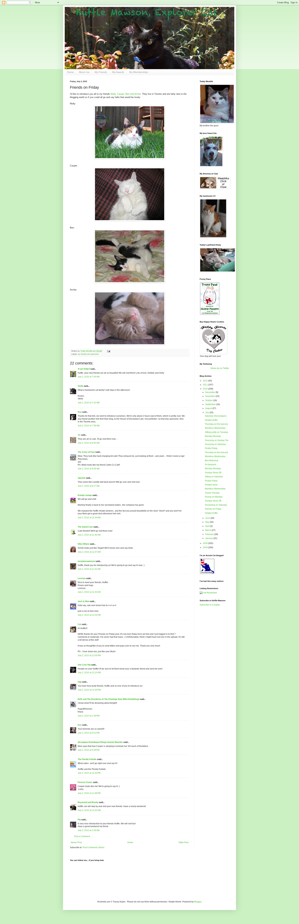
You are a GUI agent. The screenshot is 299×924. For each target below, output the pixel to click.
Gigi (79, 682)
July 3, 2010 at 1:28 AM (88, 830)
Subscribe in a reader (210, 605)
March (208, 530)
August (208, 408)
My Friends (101, 72)
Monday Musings (213, 436)
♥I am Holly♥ (84, 369)
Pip (79, 819)
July (207, 412)
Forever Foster (85, 782)
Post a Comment (82, 836)
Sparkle (81, 478)
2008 (205, 547)
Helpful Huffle (211, 420)
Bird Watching (211, 460)
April (207, 526)
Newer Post (76, 842)
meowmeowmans (86, 561)
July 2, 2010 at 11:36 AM (89, 535)
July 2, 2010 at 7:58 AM (88, 425)
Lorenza (82, 578)
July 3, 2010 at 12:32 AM (89, 810)
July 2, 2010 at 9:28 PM (88, 750)
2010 (205, 389)
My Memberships (138, 72)
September (210, 404)
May (207, 522)
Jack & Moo (83, 601)
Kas (80, 725)
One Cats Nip (84, 665)
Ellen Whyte (83, 544)
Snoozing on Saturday (215, 444)
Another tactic (211, 485)
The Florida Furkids (87, 759)
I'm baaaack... (211, 464)
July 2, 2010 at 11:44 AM (89, 592)
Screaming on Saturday (216, 505)
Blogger (197, 901)
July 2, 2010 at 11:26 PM (89, 773)
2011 (205, 384)
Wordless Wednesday (215, 428)
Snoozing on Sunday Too (217, 440)
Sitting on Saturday (214, 476)
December (210, 392)
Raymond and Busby (88, 802)
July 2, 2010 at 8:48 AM (88, 468)
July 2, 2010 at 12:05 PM (89, 655)
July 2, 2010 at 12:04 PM (89, 615)
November (210, 396)
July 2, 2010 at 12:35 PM (89, 690)
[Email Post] (108, 351)
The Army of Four (86, 452)
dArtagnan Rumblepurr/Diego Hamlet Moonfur (100, 742)
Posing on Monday (214, 497)
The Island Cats (85, 527)
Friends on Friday (213, 509)
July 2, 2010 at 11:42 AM (89, 569)
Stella (80, 386)
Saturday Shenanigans (215, 416)
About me (84, 72)
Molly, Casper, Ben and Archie (126, 94)
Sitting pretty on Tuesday (216, 432)
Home (70, 72)
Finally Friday (211, 448)
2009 (205, 543)
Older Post (183, 842)
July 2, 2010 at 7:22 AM (88, 402)
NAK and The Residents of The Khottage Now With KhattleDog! (108, 699)
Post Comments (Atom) (93, 847)
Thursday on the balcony (216, 424)
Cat (79, 624)
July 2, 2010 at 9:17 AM (88, 486)
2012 (205, 380)
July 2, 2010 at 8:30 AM (88, 443)
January (209, 538)
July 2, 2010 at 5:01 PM (88, 733)
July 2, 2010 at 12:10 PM (89, 672)
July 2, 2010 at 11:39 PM (89, 793)
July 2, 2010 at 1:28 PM (88, 716)
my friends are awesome (88, 354)
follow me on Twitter (220, 368)
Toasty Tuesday (212, 493)
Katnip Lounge (85, 495)
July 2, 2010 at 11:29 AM (89, 517)
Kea (80, 412)
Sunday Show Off (213, 472)
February (209, 534)
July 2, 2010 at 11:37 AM (89, 552)
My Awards (118, 72)
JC (79, 435)
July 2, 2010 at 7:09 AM (88, 377)
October (209, 400)
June (207, 518)
